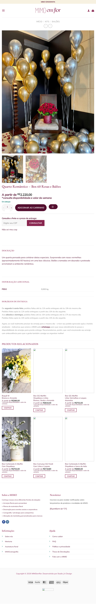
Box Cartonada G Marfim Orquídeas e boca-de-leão (76, 465)
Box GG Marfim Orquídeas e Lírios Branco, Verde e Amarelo (43, 398)
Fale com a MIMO (59, 557)
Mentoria (8, 541)
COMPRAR (8, 408)
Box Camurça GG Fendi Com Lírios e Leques (43, 465)
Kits (47, 21)
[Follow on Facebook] (3, 522)
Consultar (35, 223)
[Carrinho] (93, 10)
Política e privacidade (61, 546)
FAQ (54, 541)
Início (39, 21)
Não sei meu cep (9, 229)
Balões (56, 21)
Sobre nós (9, 536)
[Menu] (3, 10)
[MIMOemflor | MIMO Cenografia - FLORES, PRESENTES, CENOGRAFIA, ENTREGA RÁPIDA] (48, 10)
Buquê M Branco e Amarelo (9, 397)
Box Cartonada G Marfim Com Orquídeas (12, 465)
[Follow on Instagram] (7, 522)
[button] (54, 207)
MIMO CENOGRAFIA (48, 2)
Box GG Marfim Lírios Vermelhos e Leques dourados (75, 398)
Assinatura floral (11, 546)
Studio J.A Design (65, 573)
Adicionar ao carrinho (31, 207)
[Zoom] (5, 150)
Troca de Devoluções (61, 552)
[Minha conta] (88, 10)
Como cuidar (57, 536)
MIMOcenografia (11, 552)
